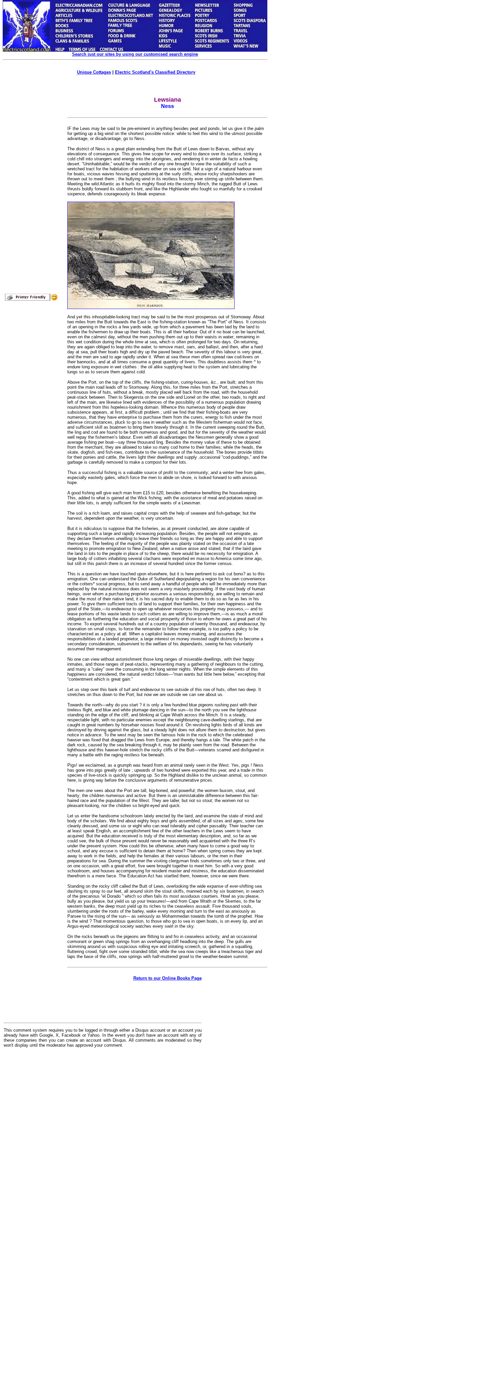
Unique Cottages (94, 72)
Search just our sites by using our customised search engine (135, 54)
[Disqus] (103, 1135)
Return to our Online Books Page (167, 978)
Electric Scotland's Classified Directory (155, 72)
